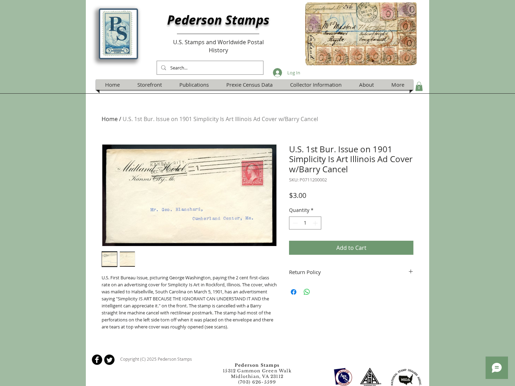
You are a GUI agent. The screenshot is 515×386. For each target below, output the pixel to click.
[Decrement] (294, 223)
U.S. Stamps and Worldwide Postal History (218, 46)
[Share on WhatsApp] (307, 292)
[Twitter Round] (109, 359)
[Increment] (315, 223)
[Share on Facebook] (293, 292)
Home (110, 119)
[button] (419, 86)
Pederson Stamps (218, 19)
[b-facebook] (97, 359)
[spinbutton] (305, 223)
